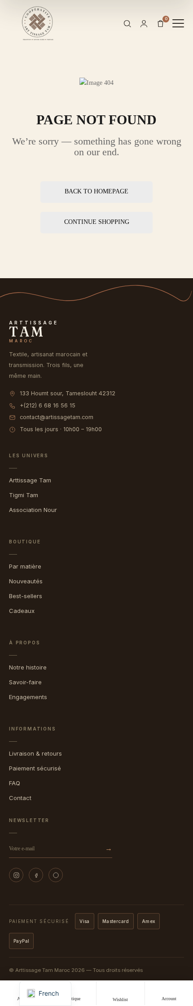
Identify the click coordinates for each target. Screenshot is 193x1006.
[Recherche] (127, 23)
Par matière (25, 566)
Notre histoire (28, 667)
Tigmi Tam (23, 495)
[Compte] (144, 23)
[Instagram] (16, 875)
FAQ (14, 783)
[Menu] (178, 23)
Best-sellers (25, 595)
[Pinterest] (55, 875)
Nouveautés (26, 581)
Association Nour (33, 509)
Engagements (28, 696)
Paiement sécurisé (35, 768)
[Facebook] (36, 875)
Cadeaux (22, 610)
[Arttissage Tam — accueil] (37, 23)
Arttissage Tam (30, 480)
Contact (20, 797)
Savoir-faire (25, 682)
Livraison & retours (35, 753)
